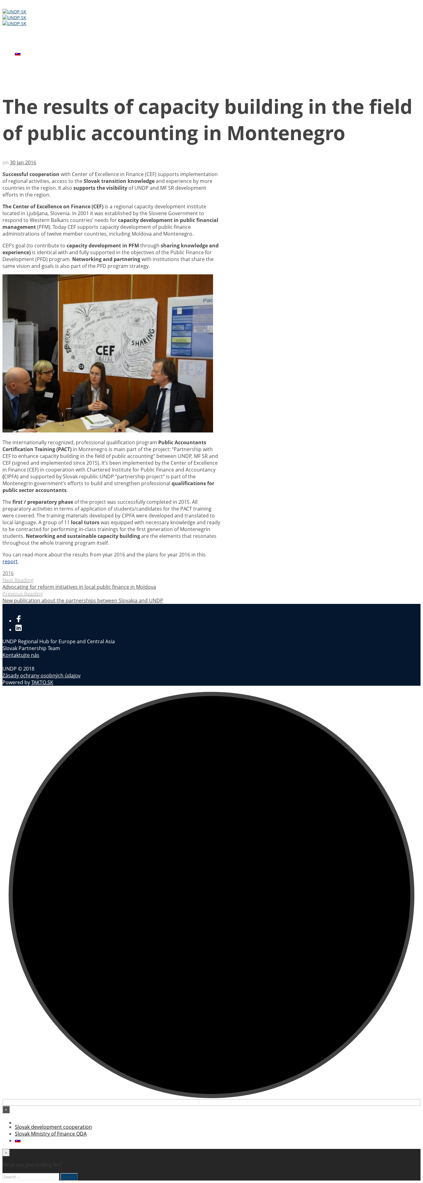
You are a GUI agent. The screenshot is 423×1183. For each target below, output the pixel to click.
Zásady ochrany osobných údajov (41, 675)
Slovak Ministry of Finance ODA (51, 46)
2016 (8, 573)
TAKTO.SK (42, 682)
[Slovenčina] (17, 53)
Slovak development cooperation (53, 40)
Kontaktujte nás (20, 655)
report (10, 561)
